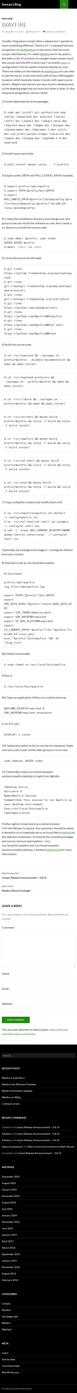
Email (6, 988)
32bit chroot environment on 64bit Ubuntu (50, 1146)
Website (7, 1003)
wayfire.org (51, 71)
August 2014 (9, 1273)
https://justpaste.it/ (12, 1146)
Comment (9, 927)
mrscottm (34, 31)
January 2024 (9, 1215)
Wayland (7, 18)
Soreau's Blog (11, 4)
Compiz (6, 1303)
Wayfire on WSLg (11, 1097)
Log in (5, 1352)
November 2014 (11, 1267)
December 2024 (11, 1195)
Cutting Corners (11, 1103)
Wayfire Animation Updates (17, 1090)
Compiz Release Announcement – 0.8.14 (24, 875)
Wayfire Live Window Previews (19, 1084)
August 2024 (9, 1202)
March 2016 (8, 1247)
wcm (64, 62)
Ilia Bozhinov (28, 49)
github (67, 832)
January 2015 (9, 1260)
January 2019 (9, 1234)
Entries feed (8, 1359)
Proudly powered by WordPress (17, 1388)
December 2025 (11, 1176)
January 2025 (9, 1189)
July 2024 (7, 1208)
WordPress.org (10, 1372)
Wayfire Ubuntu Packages (16, 888)
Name (6, 973)
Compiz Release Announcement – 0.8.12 (37, 1133)
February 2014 (10, 1280)
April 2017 (8, 1241)
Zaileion (6, 1133)
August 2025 (9, 1183)
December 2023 (11, 1221)
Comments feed (10, 1365)
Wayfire (44, 54)
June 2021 (7, 1228)
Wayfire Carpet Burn (13, 1077)
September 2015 (11, 1254)
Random (6, 1309)
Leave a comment (56, 31)
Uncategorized (10, 1316)
